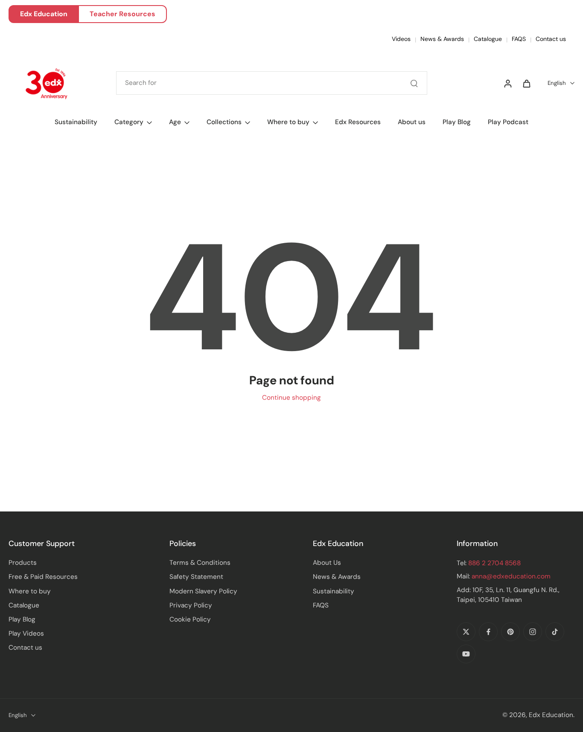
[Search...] (414, 83)
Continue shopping (291, 397)
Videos (401, 39)
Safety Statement (196, 576)
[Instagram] (532, 631)
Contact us (551, 39)
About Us (327, 562)
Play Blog (22, 619)
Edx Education (43, 13)
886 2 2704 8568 (494, 563)
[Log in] (507, 83)
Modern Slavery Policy (203, 591)
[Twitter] (466, 631)
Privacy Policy (190, 605)
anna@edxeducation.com (511, 576)
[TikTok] (554, 631)
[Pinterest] (510, 631)
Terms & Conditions (199, 562)
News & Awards (442, 39)
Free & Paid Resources (43, 576)
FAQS (519, 39)
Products (23, 562)
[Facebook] (488, 631)
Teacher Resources (122, 13)
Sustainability (333, 591)
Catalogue (488, 39)
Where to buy (30, 591)
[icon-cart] (526, 83)
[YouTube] (466, 654)
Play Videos (26, 633)
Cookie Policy (190, 619)
